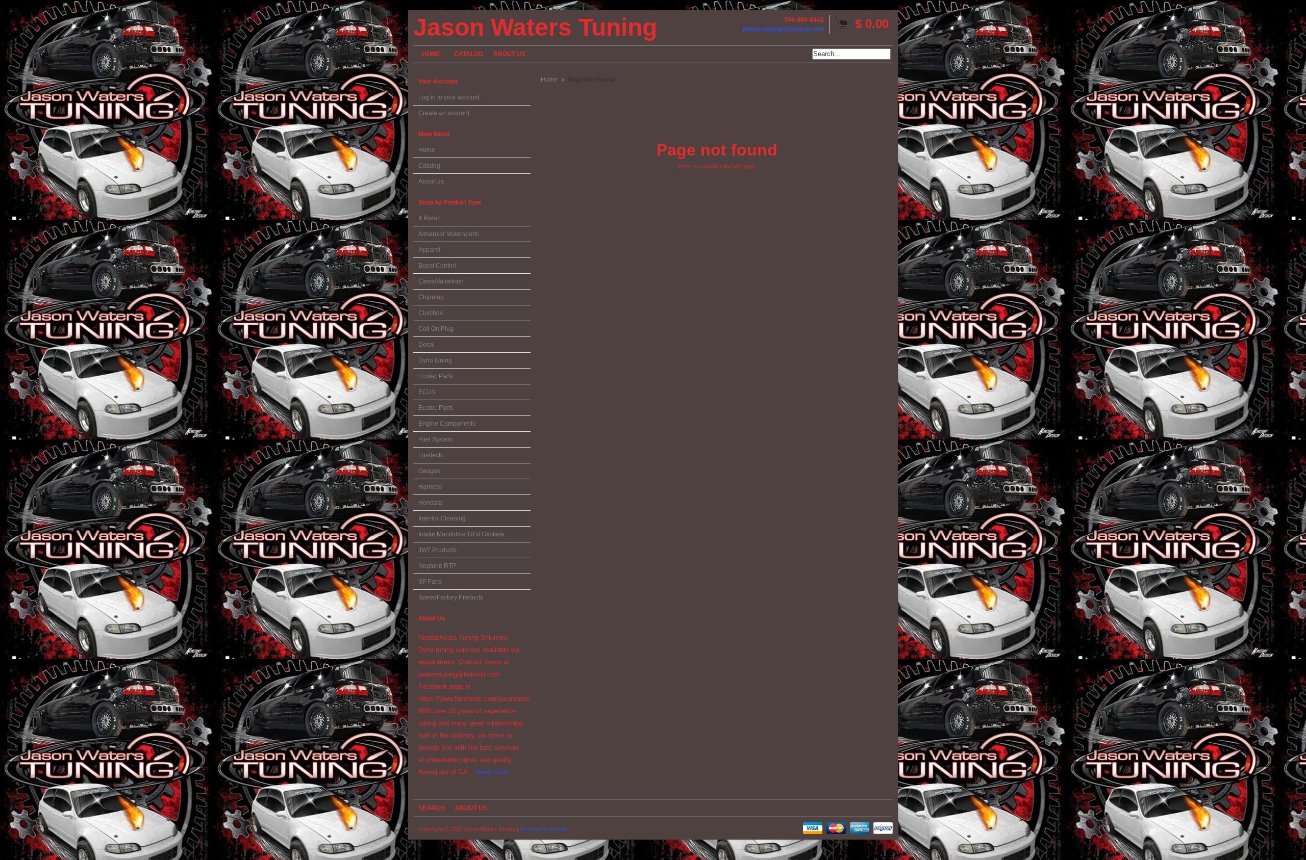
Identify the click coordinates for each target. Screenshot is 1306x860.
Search (431, 808)
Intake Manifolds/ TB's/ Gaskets (461, 534)
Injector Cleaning (442, 518)
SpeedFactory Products (450, 597)
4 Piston (429, 218)
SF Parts (430, 581)
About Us (431, 181)
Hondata (430, 502)
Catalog (429, 165)
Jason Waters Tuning (535, 27)
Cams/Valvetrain (441, 281)
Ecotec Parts (435, 376)
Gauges (429, 471)
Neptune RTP (437, 565)
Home (426, 149)
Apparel (429, 249)
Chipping (431, 297)
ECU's (427, 392)
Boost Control (437, 265)
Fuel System (435, 439)
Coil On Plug (436, 328)
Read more (492, 772)
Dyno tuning (435, 360)
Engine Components (446, 423)
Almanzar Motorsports (448, 234)
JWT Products (437, 550)
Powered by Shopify (543, 828)
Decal (426, 344)
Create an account (443, 113)
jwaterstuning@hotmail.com (783, 29)
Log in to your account (449, 97)
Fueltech (430, 455)
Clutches (430, 313)
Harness (430, 486)
